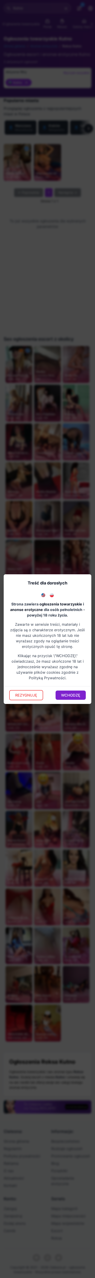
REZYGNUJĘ (26, 695)
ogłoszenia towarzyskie (60, 604)
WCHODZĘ (70, 695)
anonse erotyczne (26, 609)
